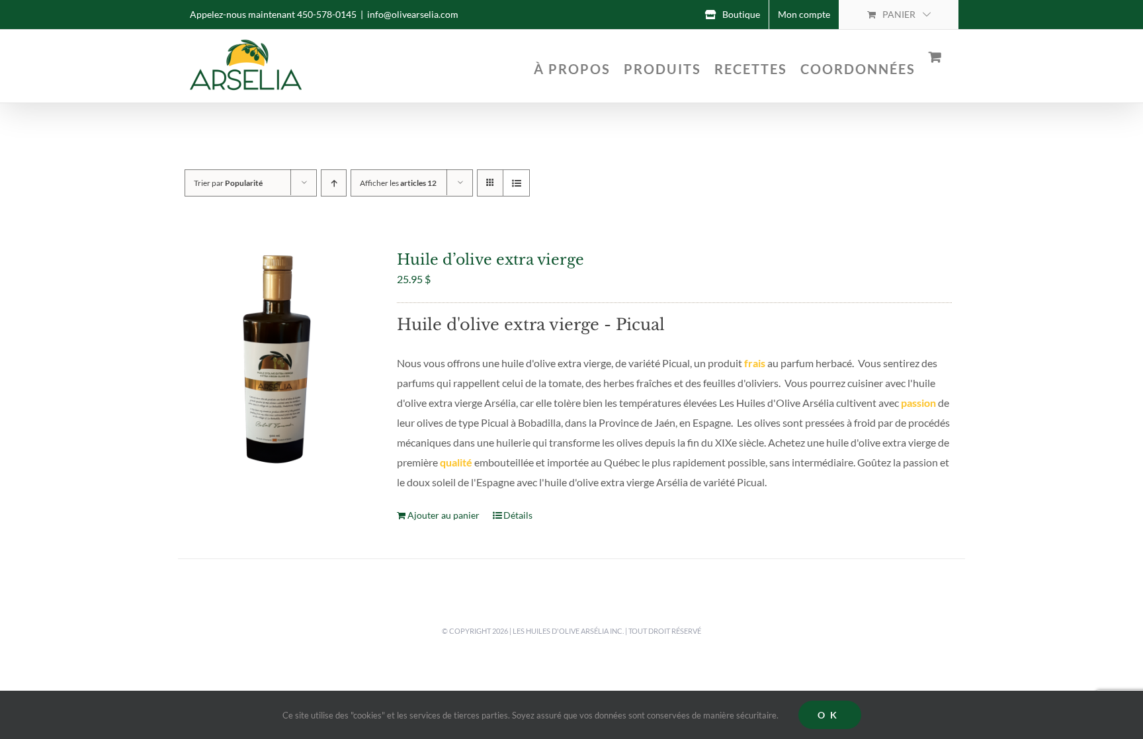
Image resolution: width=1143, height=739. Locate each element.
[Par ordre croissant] (334, 182)
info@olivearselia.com (412, 14)
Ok (830, 714)
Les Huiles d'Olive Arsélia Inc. (568, 631)
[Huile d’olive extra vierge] (278, 358)
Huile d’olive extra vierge (490, 260)
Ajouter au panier (443, 515)
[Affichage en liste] (516, 183)
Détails (517, 515)
